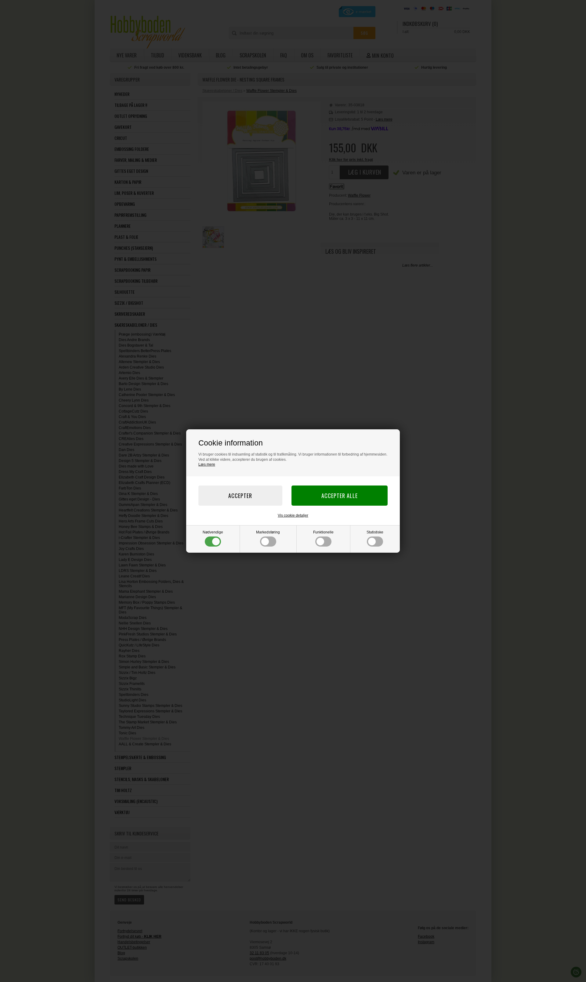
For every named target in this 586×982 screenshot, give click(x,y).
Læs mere (206, 464)
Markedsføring (268, 532)
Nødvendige (213, 532)
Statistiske (375, 532)
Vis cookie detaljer (293, 515)
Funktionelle (323, 532)
